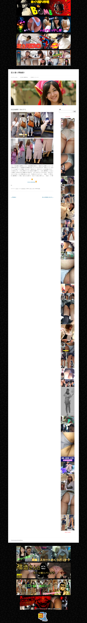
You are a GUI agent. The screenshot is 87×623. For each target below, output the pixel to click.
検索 (60, 109)
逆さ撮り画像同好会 (24, 77)
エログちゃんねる (14, 77)
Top (84, 620)
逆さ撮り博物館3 (17, 72)
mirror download (31, 182)
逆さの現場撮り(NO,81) (47, 197)
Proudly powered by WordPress (17, 540)
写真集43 (13, 197)
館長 (39, 188)
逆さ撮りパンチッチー (35, 77)
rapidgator (23, 188)
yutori (17, 188)
